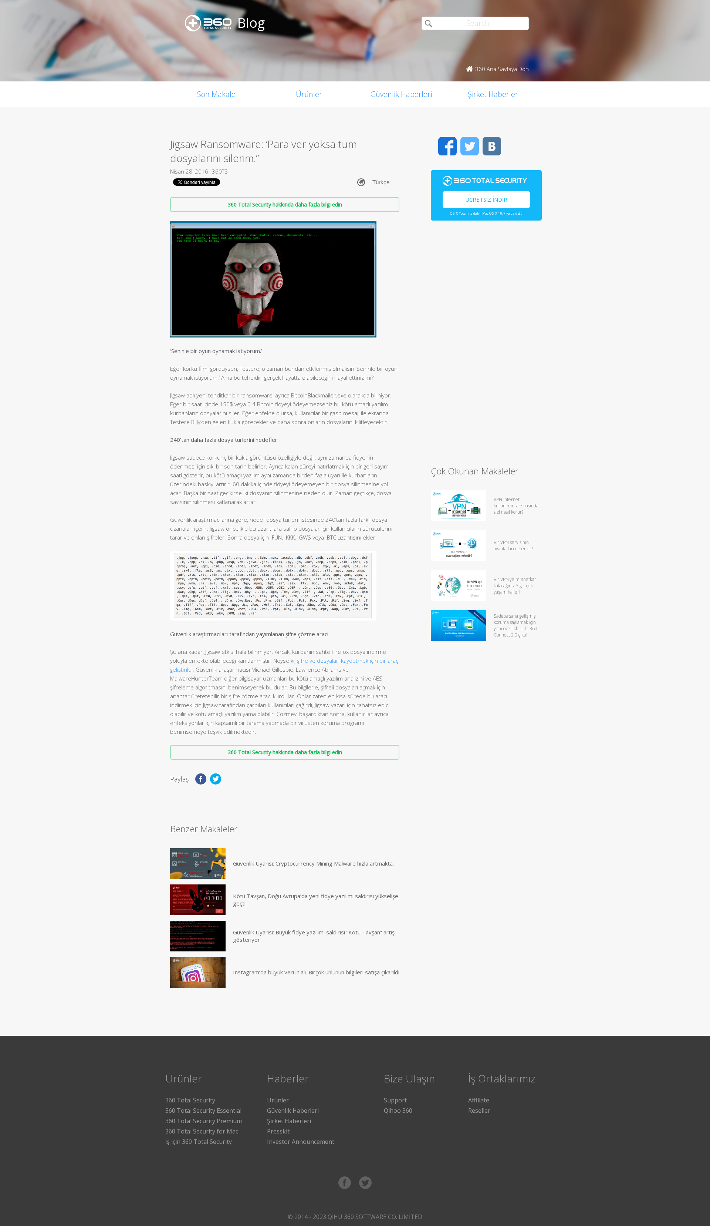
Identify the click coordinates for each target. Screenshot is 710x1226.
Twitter (469, 146)
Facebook (447, 146)
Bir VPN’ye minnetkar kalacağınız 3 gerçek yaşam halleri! (515, 585)
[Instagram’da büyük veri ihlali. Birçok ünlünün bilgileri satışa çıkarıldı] (198, 972)
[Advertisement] (486, 346)
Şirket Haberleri (494, 94)
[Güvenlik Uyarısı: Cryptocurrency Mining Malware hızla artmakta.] (198, 863)
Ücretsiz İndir (486, 199)
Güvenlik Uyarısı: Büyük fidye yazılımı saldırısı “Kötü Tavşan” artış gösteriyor (314, 935)
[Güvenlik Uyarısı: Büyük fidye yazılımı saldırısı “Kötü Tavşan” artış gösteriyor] (198, 936)
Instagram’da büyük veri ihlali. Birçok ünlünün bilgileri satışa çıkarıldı (316, 972)
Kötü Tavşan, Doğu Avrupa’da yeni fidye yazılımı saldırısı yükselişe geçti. (315, 899)
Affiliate (478, 1100)
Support (395, 1100)
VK (492, 146)
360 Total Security (190, 1100)
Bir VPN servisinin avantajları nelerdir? (513, 545)
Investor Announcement (300, 1142)
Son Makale (216, 94)
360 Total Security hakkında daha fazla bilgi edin (285, 204)
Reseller (479, 1110)
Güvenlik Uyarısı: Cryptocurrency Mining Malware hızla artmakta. (313, 863)
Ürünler (309, 94)
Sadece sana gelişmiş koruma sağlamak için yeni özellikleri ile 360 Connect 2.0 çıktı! (515, 625)
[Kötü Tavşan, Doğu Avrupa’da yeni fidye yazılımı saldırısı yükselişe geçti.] (198, 899)
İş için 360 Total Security (198, 1142)
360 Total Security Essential (203, 1110)
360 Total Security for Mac (201, 1131)
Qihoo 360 (398, 1110)
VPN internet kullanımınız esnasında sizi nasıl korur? (516, 505)
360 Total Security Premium (203, 1121)
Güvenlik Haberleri (401, 94)
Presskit (278, 1131)
